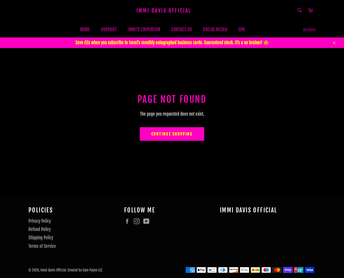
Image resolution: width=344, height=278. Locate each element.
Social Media (215, 29)
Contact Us (181, 29)
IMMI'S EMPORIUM (144, 29)
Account (309, 29)
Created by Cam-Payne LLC (84, 270)
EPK (241, 29)
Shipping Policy (40, 237)
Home (85, 29)
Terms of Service (42, 246)
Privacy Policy (39, 221)
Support (109, 29)
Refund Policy (39, 229)
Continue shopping (172, 133)
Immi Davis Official (163, 11)
